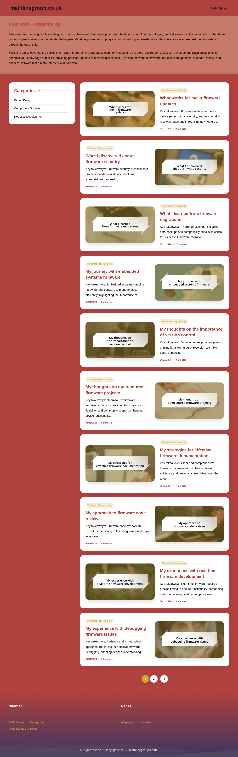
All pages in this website (136, 722)
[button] (164, 679)
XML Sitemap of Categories (26, 722)
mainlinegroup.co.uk (36, 8)
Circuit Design (23, 100)
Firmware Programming (174, 90)
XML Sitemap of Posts (23, 728)
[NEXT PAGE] (164, 679)
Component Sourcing (27, 108)
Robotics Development (28, 116)
